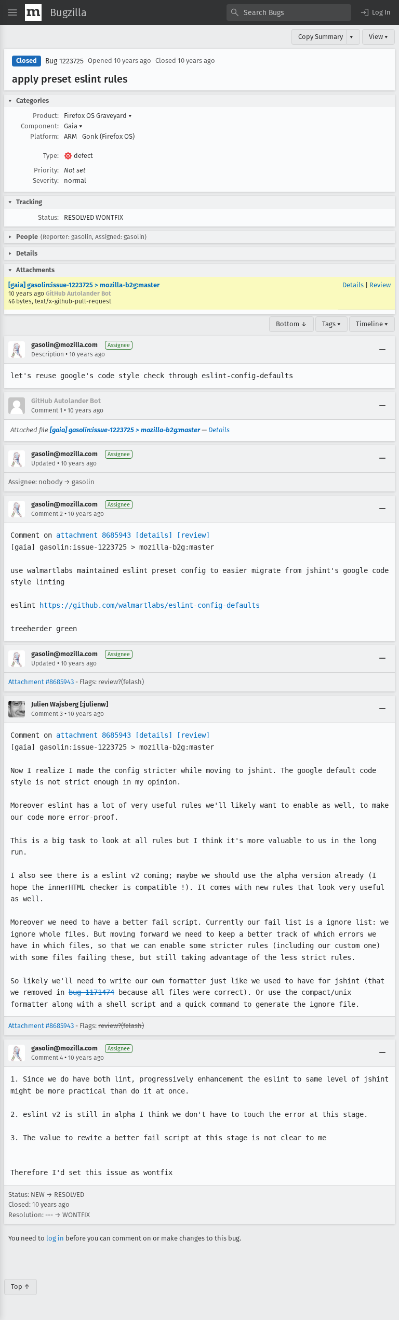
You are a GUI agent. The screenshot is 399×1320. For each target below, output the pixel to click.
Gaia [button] (73, 126)
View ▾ (378, 37)
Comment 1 (46, 410)
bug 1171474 (91, 992)
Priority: (46, 170)
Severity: (46, 180)
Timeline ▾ (372, 324)
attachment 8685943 (93, 535)
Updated (43, 463)
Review (380, 285)
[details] (153, 535)
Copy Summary (320, 37)
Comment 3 (47, 713)
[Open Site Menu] (12, 12)
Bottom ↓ (291, 324)
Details (353, 285)
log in (55, 1238)
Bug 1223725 (64, 61)
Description (47, 354)
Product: (46, 115)
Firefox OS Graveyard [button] (98, 115)
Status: (48, 217)
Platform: (44, 136)
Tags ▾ (331, 324)
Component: (40, 126)
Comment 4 (47, 1057)
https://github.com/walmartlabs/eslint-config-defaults (149, 605)
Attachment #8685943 (41, 682)
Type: (51, 155)
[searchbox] (289, 12)
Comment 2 (47, 513)
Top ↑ (20, 1286)
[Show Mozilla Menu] (33, 12)
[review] (193, 535)
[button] (375, 12)
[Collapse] (382, 349)
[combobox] (289, 12)
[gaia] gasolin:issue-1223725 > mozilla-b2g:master (83, 285)
